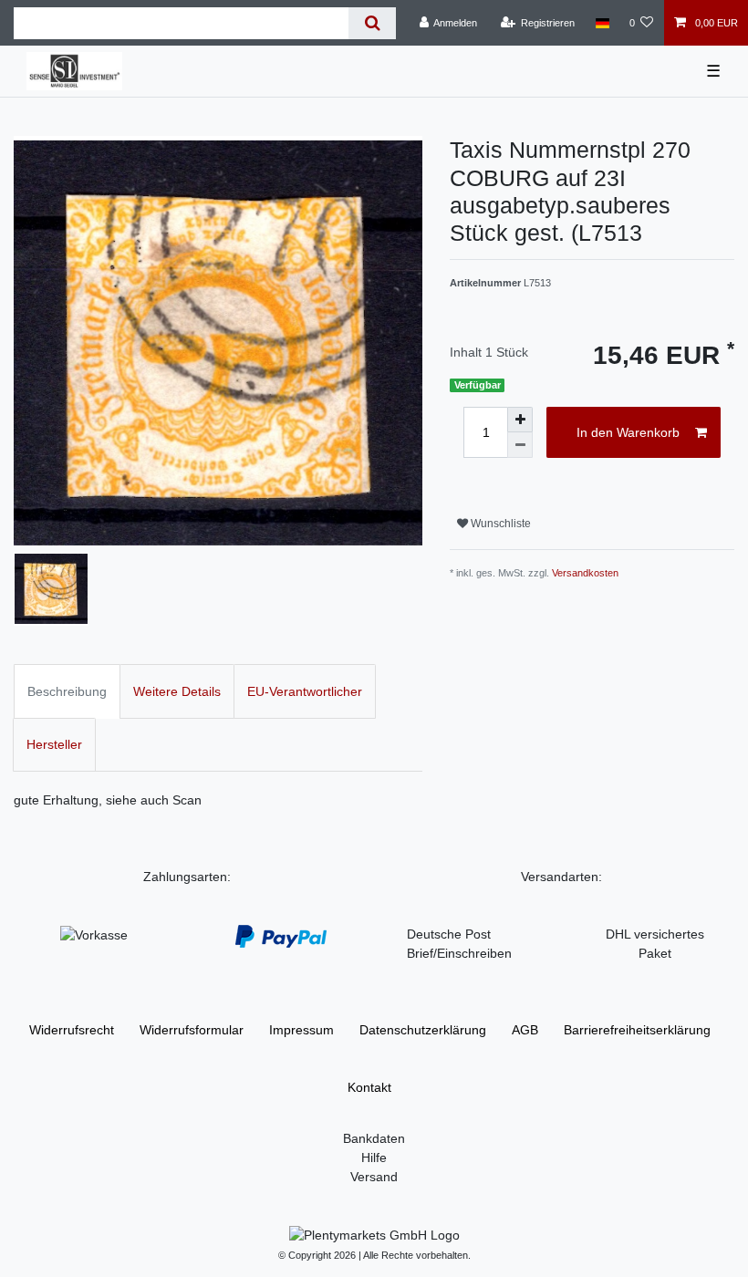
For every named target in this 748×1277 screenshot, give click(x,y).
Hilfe (374, 1157)
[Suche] (371, 23)
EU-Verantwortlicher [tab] (304, 691)
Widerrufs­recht (71, 1030)
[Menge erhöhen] (520, 419)
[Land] (601, 23)
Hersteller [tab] (54, 744)
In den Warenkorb (628, 432)
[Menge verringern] (520, 445)
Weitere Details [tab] (177, 691)
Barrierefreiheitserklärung (637, 1030)
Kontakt (369, 1087)
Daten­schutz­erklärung (422, 1030)
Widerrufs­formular (192, 1030)
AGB (525, 1030)
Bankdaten (374, 1138)
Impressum (301, 1030)
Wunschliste (499, 523)
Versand (374, 1176)
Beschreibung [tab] (67, 691)
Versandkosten (585, 572)
